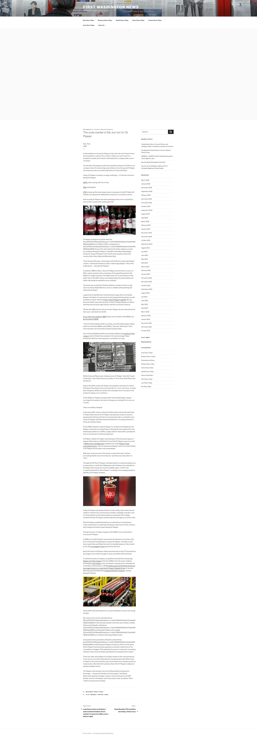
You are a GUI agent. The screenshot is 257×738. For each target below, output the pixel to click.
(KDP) (85, 182)
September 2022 (146, 289)
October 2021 (145, 330)
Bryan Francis (107, 129)
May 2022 (144, 304)
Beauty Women (146, 341)
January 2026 (145, 184)
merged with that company (114, 571)
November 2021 (146, 327)
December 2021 (146, 323)
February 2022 (146, 315)
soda (106, 694)
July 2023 (144, 251)
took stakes (96, 563)
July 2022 (144, 297)
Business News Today (105, 20)
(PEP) (85, 192)
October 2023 (145, 240)
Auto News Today (88, 25)
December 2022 (146, 278)
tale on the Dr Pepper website (115, 300)
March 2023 (145, 267)
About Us (101, 25)
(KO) (84, 187)
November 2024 (146, 202)
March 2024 (145, 221)
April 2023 (144, 263)
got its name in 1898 (90, 319)
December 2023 (146, 233)
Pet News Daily (146, 386)
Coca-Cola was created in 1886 (94, 317)
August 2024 (145, 214)
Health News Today (122, 20)
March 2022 (145, 312)
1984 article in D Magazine (94, 444)
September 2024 (146, 210)
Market (94, 694)
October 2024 (145, 206)
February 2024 (146, 225)
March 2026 (145, 180)
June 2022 (144, 300)
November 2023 (146, 236)
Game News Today (138, 20)
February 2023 (146, 270)
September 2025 (146, 191)
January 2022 (145, 319)
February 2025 (146, 195)
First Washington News (111, 7)
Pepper (101, 694)
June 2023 (144, 255)
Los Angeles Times (98, 546)
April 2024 (144, 218)
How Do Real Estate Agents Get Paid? (153, 162)
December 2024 (146, 199)
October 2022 (145, 285)
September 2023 (146, 244)
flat (88, 694)
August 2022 (145, 293)
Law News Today (146, 383)
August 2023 (145, 248)
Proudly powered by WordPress (103, 733)
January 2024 (145, 229)
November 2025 (146, 187)
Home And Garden (147, 375)
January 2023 (145, 274)
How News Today (88, 20)
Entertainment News (148, 360)
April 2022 (144, 308)
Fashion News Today (155, 20)
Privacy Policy (87, 733)
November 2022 (146, 281)
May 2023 (144, 259)
